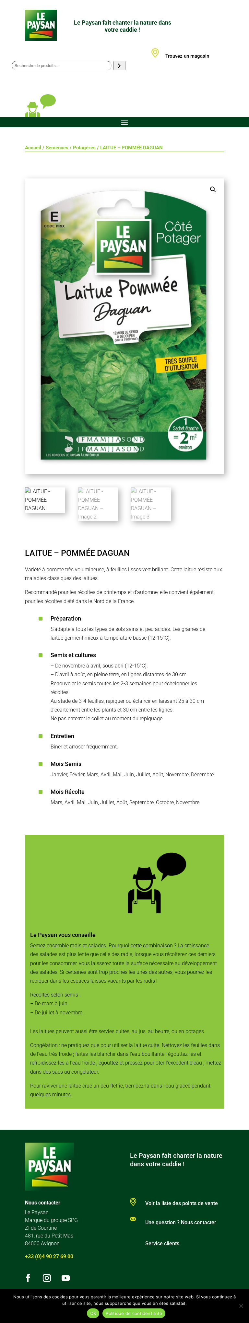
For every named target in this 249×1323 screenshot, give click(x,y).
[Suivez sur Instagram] (47, 1278)
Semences (57, 148)
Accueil (33, 148)
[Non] (241, 1306)
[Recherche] (119, 65)
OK (93, 1313)
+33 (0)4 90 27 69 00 (49, 1256)
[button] (213, 189)
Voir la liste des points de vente (181, 1203)
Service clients (162, 1243)
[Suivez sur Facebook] (28, 1278)
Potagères (84, 148)
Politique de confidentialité (134, 1313)
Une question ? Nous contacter (180, 1222)
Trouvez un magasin (187, 56)
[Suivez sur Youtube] (66, 1278)
